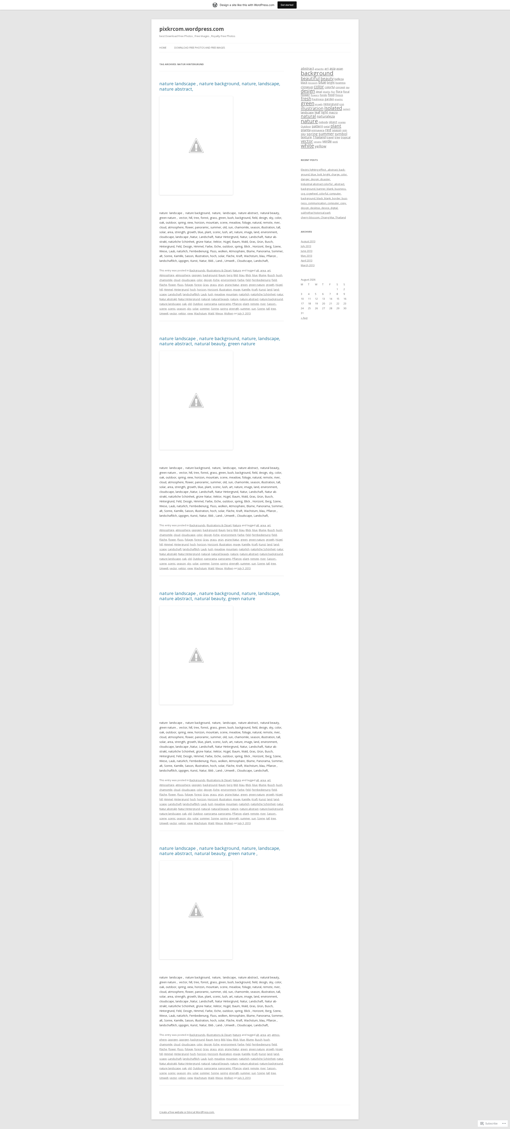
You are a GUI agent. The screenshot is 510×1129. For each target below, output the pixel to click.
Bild (235, 275)
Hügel (279, 285)
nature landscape (170, 304)
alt (257, 270)
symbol (341, 133)
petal (327, 126)
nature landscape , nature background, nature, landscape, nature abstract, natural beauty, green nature (219, 340)
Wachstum (200, 313)
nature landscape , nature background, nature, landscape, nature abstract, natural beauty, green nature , (219, 850)
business (340, 82)
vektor (182, 313)
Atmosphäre (166, 275)
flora (339, 91)
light (324, 112)
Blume (262, 275)
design (208, 280)
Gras (206, 285)
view (190, 313)
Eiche (216, 280)
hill (161, 289)
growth (270, 285)
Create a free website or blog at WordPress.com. (187, 1112)
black (304, 82)
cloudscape (188, 280)
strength (234, 308)
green (244, 285)
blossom (313, 82)
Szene (261, 308)
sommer (205, 308)
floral (346, 91)
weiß (335, 141)
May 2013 (306, 255)
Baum (222, 275)
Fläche (163, 285)
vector (173, 313)
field (274, 280)
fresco (339, 95)
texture (306, 137)
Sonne (215, 308)
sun (253, 308)
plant (246, 304)
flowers (315, 95)
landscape (307, 112)
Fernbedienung (261, 280)
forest (198, 285)
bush (279, 275)
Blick (248, 275)
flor (333, 91)
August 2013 (308, 241)
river (263, 304)
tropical (345, 137)
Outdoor (198, 304)
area (263, 270)
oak (184, 304)
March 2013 (308, 265)
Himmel (168, 289)
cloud (177, 280)
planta (306, 130)
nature (234, 299)
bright (331, 82)
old (190, 304)
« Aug (304, 318)
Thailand (319, 137)
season (181, 308)
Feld (248, 280)
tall (268, 308)
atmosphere (183, 275)
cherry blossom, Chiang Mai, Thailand (323, 217)
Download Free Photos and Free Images (199, 47)
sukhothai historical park (316, 212)
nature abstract (249, 299)
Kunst (262, 289)
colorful (330, 87)
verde (327, 141)
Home (162, 47)
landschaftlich (191, 294)
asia (332, 68)
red (328, 129)
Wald (211, 313)
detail (319, 91)
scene (163, 308)
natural (205, 299)
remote (254, 304)
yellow (320, 146)
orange (342, 122)
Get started (287, 4)
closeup (307, 87)
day (347, 87)
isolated (333, 108)
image (236, 289)
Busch (271, 275)
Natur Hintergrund (189, 299)
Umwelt (163, 313)
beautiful (310, 78)
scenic (172, 308)
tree (273, 308)
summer (245, 308)
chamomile (166, 280)
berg (229, 275)
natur (280, 294)
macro (333, 112)
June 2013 (306, 251)
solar (195, 308)
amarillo (319, 68)
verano (318, 141)
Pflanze (237, 304)
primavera (317, 130)
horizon (201, 289)
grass (213, 285)
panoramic (224, 304)
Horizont (213, 289)
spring (224, 308)
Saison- (271, 304)
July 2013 (306, 246)
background (210, 275)
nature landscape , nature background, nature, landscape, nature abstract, (219, 86)
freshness (318, 99)
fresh (306, 98)
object (333, 122)
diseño (326, 91)
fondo (323, 95)
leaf (317, 112)
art (269, 270)
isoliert (346, 109)
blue (255, 275)
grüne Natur (232, 285)
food (331, 95)
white (307, 145)
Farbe (240, 280)
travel (330, 137)
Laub (204, 294)
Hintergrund (181, 289)
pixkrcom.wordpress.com (191, 28)
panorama (210, 304)
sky (189, 308)
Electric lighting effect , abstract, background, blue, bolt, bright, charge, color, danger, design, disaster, (324, 174)
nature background (271, 299)
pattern (317, 126)
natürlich (244, 294)
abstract (307, 68)
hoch (193, 289)
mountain (232, 294)
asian (339, 68)
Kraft (255, 289)
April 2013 (306, 260)
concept (340, 87)
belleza (339, 79)
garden (329, 99)
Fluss (180, 285)
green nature (257, 285)
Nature (237, 270)
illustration (225, 289)
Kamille (246, 289)
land (269, 289)
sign (344, 130)
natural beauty (220, 299)
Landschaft (174, 294)
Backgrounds (197, 270)
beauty (327, 78)
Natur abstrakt (168, 299)
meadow (219, 294)
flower (172, 285)
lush (210, 294)
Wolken (228, 313)
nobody (323, 122)
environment (228, 280)
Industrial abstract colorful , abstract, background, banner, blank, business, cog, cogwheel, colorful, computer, (323, 188)
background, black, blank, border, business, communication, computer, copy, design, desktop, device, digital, (324, 203)
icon (341, 104)
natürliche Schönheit (263, 294)
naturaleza (326, 116)
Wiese (219, 313)
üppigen (197, 275)
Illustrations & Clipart (219, 270)
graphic (339, 99)
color (200, 280)
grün (221, 285)
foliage (189, 285)
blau (241, 275)
